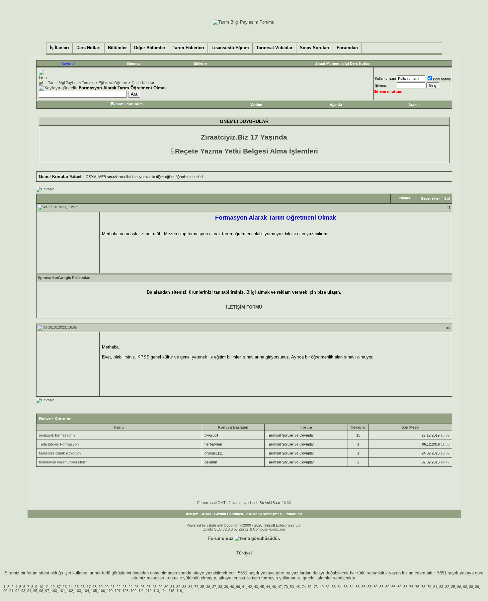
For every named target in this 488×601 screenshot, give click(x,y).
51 (310, 587)
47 (280, 587)
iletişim (253, 577)
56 (364, 587)
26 (142, 587)
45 (262, 587)
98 (465, 587)
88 (471, 587)
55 (358, 587)
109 (133, 591)
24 (130, 587)
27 (148, 587)
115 (171, 591)
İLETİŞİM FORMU (244, 307)
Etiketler (201, 63)
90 (5, 591)
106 (102, 591)
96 (41, 591)
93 (23, 591)
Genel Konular (142, 83)
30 (166, 587)
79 (429, 587)
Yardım (256, 105)
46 (274, 587)
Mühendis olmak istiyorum (60, 453)
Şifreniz (381, 85)
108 (125, 591)
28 (154, 587)
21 (113, 587)
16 (83, 587)
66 (393, 587)
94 (29, 591)
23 (124, 587)
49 (322, 587)
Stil (447, 198)
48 (298, 587)
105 (94, 591)
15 (77, 587)
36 (208, 587)
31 (172, 587)
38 (220, 587)
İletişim (192, 514)
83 (441, 587)
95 (35, 591)
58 (381, 587)
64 (352, 587)
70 (286, 587)
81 (435, 587)
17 (89, 587)
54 (340, 587)
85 (453, 587)
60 (375, 587)
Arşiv (206, 514)
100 (54, 591)
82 (447, 587)
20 (107, 587)
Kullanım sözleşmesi (264, 514)
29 (160, 587)
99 (238, 587)
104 (86, 591)
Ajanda (336, 105)
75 (417, 587)
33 (184, 587)
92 (17, 591)
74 (304, 587)
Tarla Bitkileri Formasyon (59, 444)
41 (244, 587)
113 (156, 591)
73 (316, 587)
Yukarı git (294, 514)
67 (59, 587)
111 (141, 591)
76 (411, 587)
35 (202, 587)
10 (41, 587)
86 (459, 587)
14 (71, 587)
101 (62, 591)
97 (47, 591)
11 (47, 587)
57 (369, 587)
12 (53, 587)
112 (148, 591)
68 (405, 587)
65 (346, 587)
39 (226, 587)
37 (214, 587)
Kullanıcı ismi (385, 78)
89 (477, 587)
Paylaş (404, 198)
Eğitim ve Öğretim (113, 83)
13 (65, 587)
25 (136, 587)
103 (78, 591)
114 (164, 591)
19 (101, 587)
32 (178, 587)
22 (119, 587)
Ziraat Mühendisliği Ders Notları (342, 63)
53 (334, 587)
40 (232, 587)
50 (292, 587)
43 (256, 587)
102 (70, 591)
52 (328, 587)
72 (196, 587)
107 (118, 591)
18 (95, 587)
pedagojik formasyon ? (57, 435)
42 (250, 587)
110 (110, 591)
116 (179, 591)
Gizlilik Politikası (228, 514)
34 (190, 587)
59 (387, 587)
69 (399, 587)
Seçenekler (430, 198)
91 (11, 591)
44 (268, 587)
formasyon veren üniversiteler (63, 462)
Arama (414, 105)
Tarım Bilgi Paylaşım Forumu (71, 83)
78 (423, 587)
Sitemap (133, 63)
